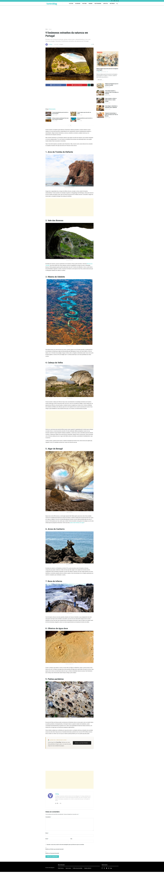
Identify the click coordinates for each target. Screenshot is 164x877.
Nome (47, 833)
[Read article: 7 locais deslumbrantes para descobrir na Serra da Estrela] (48, 114)
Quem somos (68, 868)
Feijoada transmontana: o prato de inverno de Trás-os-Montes (111, 114)
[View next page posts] (71, 125)
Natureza (112, 3)
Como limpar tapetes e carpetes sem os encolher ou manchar (111, 92)
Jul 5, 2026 (80, 120)
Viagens (90, 3)
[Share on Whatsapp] (89, 85)
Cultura (71, 3)
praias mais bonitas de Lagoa (77, 522)
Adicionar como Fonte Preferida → (82, 743)
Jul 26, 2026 (55, 120)
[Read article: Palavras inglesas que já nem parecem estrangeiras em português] (107, 59)
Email (47, 838)
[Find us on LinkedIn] (118, 1)
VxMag (50, 44)
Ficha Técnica (61, 868)
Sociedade (77, 3)
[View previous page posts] (68, 125)
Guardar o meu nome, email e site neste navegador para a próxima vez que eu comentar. (65, 844)
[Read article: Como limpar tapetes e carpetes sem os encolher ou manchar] (100, 93)
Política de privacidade (77, 868)
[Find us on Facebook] (111, 1)
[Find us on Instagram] (116, 1)
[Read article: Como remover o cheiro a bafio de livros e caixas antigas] (100, 100)
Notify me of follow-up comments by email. (54, 849)
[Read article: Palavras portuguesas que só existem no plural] (100, 86)
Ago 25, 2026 (103, 71)
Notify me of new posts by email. (52, 853)
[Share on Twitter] (92, 85)
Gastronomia (97, 3)
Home (46, 29)
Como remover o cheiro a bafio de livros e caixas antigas (111, 100)
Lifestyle (105, 3)
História (84, 3)
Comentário (48, 817)
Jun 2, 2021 (56, 44)
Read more (100, 79)
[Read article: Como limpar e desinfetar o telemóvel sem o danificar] (100, 108)
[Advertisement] (69, 207)
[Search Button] (117, 3)
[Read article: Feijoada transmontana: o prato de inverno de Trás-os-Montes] (100, 115)
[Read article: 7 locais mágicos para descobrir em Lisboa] (73, 114)
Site (71, 838)
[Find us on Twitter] (113, 1)
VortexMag (51, 3)
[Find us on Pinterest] (114, 1)
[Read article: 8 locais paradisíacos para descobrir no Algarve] (73, 120)
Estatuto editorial (87, 868)
